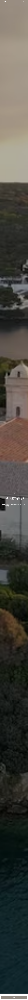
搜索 (14, 997)
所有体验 (16, 494)
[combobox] (22, 1)
